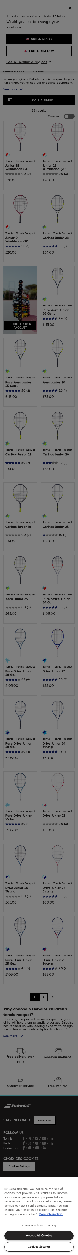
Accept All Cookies (39, 1235)
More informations (51, 1214)
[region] (39, 1216)
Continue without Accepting (39, 1225)
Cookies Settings (39, 1247)
